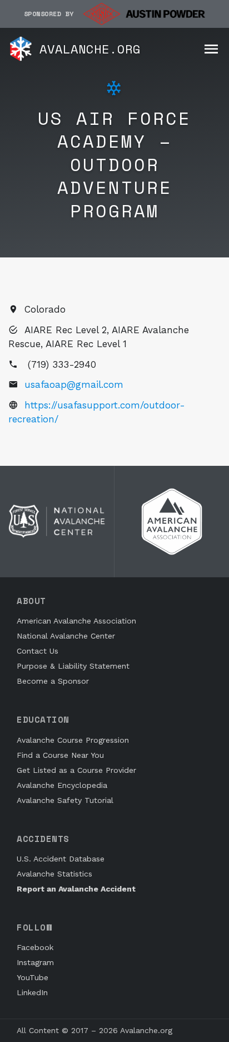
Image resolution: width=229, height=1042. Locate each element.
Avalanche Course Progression (73, 740)
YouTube (32, 977)
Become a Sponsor (53, 680)
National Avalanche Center (66, 635)
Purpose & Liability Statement (73, 665)
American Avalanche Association (76, 620)
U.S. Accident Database (60, 858)
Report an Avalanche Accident (76, 888)
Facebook (35, 947)
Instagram (35, 962)
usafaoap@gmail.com (73, 384)
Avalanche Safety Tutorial (65, 800)
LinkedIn (32, 992)
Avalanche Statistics (54, 873)
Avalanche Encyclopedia (62, 785)
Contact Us (37, 650)
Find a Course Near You (60, 755)
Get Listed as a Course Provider (76, 770)
